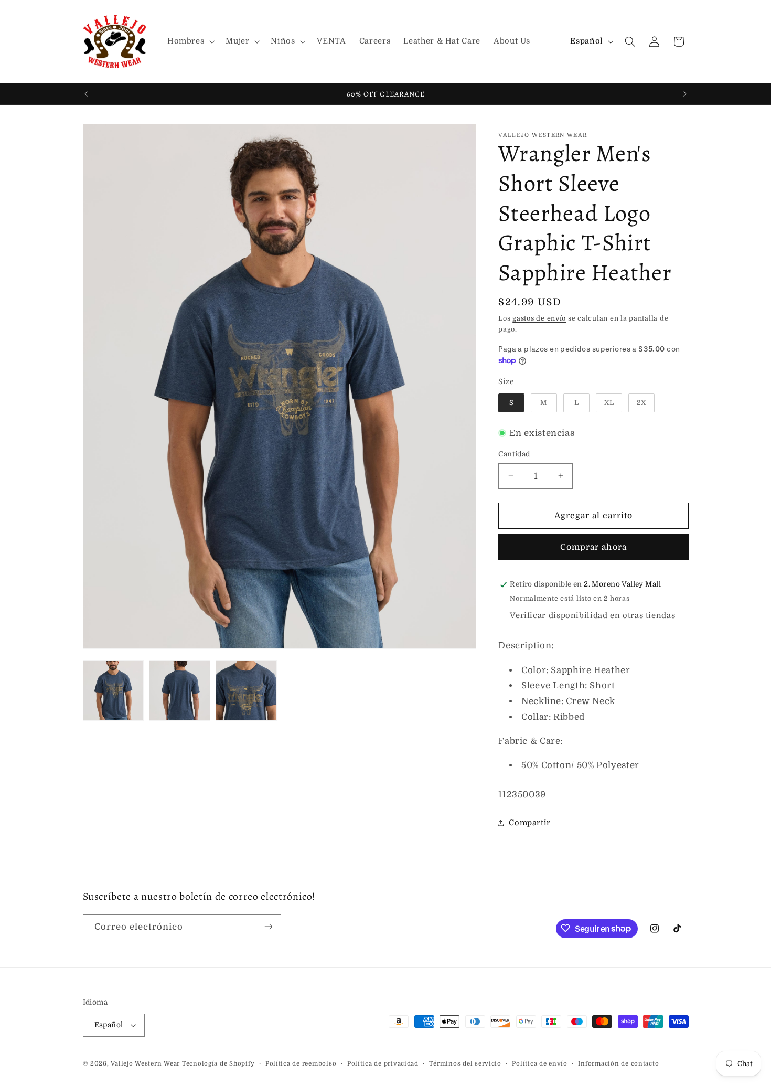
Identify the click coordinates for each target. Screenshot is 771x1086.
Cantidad (514, 454)
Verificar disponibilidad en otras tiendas (592, 615)
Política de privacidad (383, 1063)
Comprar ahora (593, 547)
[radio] (511, 402)
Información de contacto (618, 1063)
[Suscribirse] (268, 927)
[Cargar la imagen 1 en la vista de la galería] (113, 690)
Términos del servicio (465, 1063)
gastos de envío (539, 318)
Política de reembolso (300, 1063)
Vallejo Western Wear (145, 1063)
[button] (189, 41)
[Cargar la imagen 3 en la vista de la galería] (246, 690)
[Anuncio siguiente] (685, 93)
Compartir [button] (530, 822)
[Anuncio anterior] (86, 93)
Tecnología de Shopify (218, 1063)
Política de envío (539, 1063)
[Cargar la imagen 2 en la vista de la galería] (179, 690)
